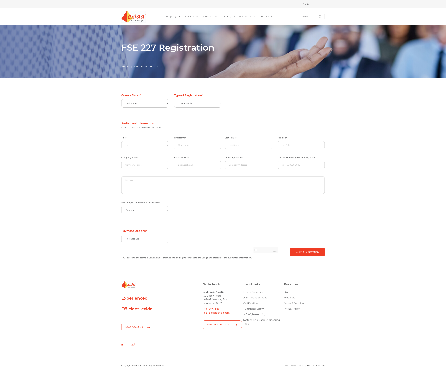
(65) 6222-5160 (211, 309)
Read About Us (134, 327)
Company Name (130, 157)
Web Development (294, 365)
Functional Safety (253, 308)
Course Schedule (253, 292)
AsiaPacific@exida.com (216, 312)
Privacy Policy (292, 308)
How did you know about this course (140, 202)
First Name (180, 138)
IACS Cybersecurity (254, 314)
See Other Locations (218, 324)
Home (125, 66)
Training (226, 16)
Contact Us (266, 16)
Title (123, 138)
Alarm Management (255, 297)
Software (207, 16)
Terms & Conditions (295, 303)
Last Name (230, 138)
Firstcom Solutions (316, 365)
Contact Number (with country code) (297, 157)
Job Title (282, 138)
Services (189, 16)
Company (170, 16)
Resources (245, 16)
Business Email (182, 157)
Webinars (289, 297)
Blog (286, 292)
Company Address (234, 157)
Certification (250, 303)
